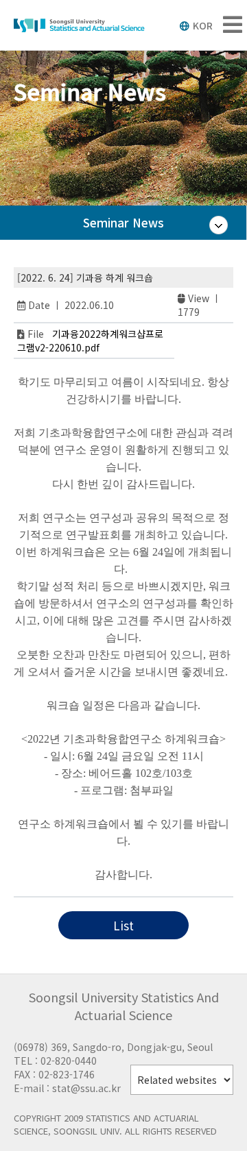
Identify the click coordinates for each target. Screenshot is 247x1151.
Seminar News (123, 222)
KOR (203, 25)
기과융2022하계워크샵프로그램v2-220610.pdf (90, 340)
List (123, 925)
